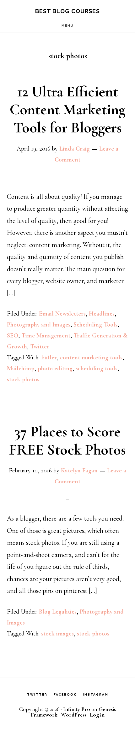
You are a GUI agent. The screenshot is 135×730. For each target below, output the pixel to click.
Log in (97, 714)
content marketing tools (91, 357)
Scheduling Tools (95, 324)
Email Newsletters (62, 313)
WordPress (73, 714)
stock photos (23, 379)
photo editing (55, 368)
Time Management (45, 335)
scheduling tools (96, 368)
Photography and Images (38, 324)
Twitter (39, 346)
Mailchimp (21, 368)
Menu (68, 25)
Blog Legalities (58, 611)
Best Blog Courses (67, 11)
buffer (49, 357)
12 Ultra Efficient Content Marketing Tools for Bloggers (68, 110)
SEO (12, 335)
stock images (57, 633)
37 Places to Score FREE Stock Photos (67, 441)
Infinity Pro (76, 709)
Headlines (102, 313)
